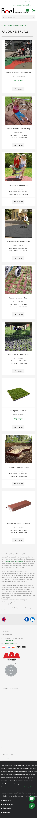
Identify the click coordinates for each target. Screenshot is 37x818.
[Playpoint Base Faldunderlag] (18, 223)
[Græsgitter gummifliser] (18, 280)
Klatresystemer (18, 561)
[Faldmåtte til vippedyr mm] (18, 167)
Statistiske (6, 812)
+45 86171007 (9, 641)
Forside (4, 25)
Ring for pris (18, 80)
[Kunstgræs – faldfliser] (18, 393)
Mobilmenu (27, 10)
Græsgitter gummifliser (18, 298)
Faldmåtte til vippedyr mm (18, 185)
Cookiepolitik (28, 787)
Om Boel (6, 758)
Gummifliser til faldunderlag (18, 129)
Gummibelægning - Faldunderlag (18, 72)
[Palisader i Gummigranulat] (18, 449)
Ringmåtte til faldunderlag (18, 354)
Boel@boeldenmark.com (23, 5)
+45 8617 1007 (26, 2)
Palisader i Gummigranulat (18, 467)
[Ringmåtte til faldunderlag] (18, 336)
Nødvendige (7, 800)
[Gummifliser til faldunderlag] (18, 111)
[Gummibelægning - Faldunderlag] (18, 54)
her (5, 610)
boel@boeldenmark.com (12, 643)
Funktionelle (7, 808)
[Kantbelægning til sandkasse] (18, 505)
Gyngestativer (7, 561)
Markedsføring (8, 804)
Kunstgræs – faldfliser (18, 411)
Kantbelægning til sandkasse (18, 523)
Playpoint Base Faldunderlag (18, 241)
